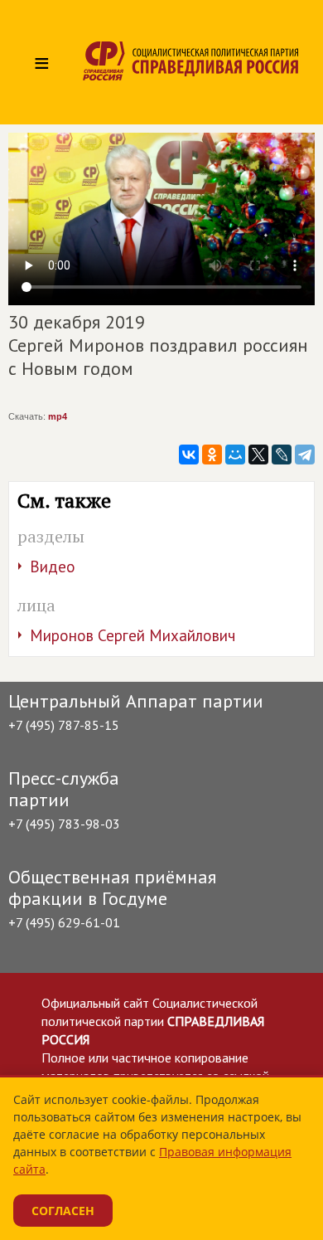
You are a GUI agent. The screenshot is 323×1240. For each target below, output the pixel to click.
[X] (258, 454)
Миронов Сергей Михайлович (132, 635)
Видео (52, 566)
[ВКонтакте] (189, 454)
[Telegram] (305, 454)
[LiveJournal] (282, 454)
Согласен (62, 1210)
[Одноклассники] (212, 454)
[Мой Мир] (235, 454)
